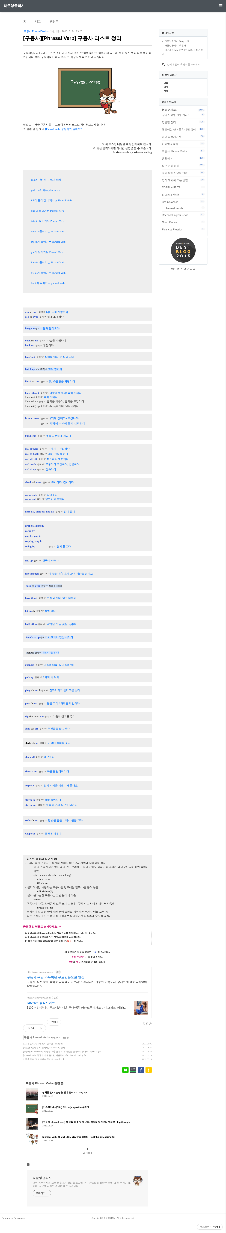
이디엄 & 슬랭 (183, 143)
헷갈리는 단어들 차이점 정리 (183, 129)
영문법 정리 (183, 122)
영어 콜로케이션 (183, 136)
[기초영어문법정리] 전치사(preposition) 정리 (44, 1047)
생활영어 (183, 158)
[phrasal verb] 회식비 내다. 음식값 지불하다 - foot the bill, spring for (55, 1055)
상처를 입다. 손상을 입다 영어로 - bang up (43, 1043)
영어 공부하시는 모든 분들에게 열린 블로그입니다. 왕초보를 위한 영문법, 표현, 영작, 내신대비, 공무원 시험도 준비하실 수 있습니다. (82, 1184)
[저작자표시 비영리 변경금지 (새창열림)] (147, 1023)
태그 (38, 21)
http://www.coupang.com (40, 972)
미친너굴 (55, 31)
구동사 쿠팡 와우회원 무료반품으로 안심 (55, 977)
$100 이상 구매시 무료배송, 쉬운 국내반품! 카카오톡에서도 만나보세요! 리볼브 (76, 1007)
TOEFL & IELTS (183, 187)
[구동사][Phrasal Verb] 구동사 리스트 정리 (72, 38)
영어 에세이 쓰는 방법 (183, 180)
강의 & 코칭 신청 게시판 (183, 114)
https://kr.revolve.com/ (39, 997)
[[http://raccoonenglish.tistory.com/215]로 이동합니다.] (57, 495)
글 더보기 (87, 1153)
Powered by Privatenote (13, 1218)
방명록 (54, 21)
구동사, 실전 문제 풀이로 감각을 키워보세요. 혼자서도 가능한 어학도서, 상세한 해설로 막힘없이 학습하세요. (87, 983)
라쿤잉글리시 (14, 6)
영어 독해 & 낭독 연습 (183, 172)
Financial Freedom (183, 229)
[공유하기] (40, 1028)
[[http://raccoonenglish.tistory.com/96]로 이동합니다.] (61, 800)
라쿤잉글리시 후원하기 (176, 45)
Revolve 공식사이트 (41, 1003)
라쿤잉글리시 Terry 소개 (177, 41)
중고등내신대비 (183, 194)
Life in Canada (183, 201)
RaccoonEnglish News (183, 214)
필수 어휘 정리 (183, 165)
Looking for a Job (185, 207)
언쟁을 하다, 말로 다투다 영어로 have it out (43, 1059)
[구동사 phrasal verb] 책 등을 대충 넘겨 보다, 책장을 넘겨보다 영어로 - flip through (62, 1051)
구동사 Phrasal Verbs (36, 31)
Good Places (183, 222)
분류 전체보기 (170, 109)
